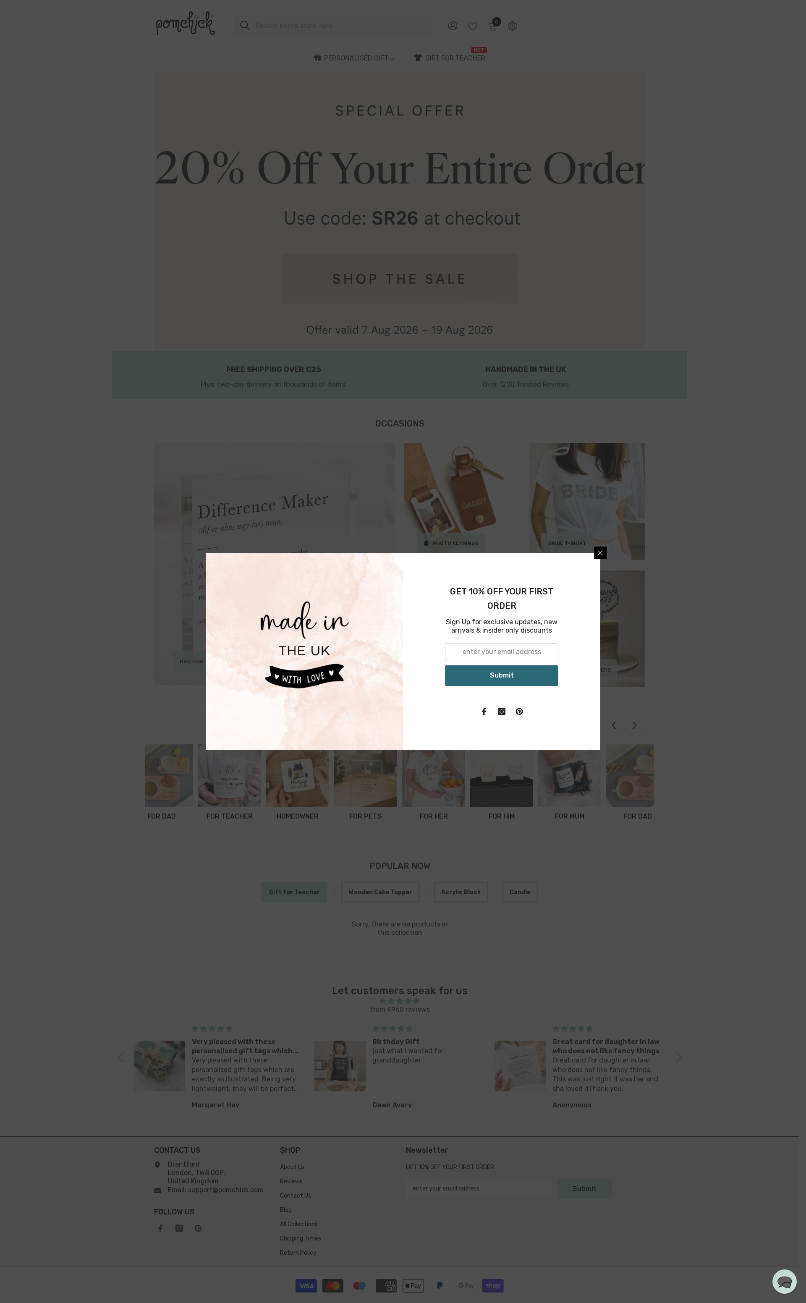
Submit (502, 675)
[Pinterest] (519, 711)
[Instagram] (501, 711)
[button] (784, 1281)
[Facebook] (484, 711)
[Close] (600, 553)
